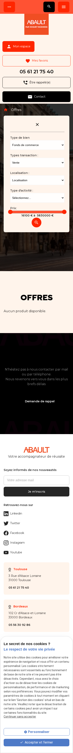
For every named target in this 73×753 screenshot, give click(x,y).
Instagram (17, 542)
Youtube (16, 552)
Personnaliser (38, 732)
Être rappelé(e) (36, 82)
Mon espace (18, 46)
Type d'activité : (21, 190)
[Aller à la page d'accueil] (36, 25)
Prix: (13, 208)
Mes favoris (36, 61)
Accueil (6, 110)
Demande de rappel (40, 401)
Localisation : (19, 173)
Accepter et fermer (38, 742)
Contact (36, 96)
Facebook (17, 533)
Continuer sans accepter (20, 716)
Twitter (15, 523)
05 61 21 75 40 (37, 72)
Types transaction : (24, 155)
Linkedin (16, 513)
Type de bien (20, 138)
